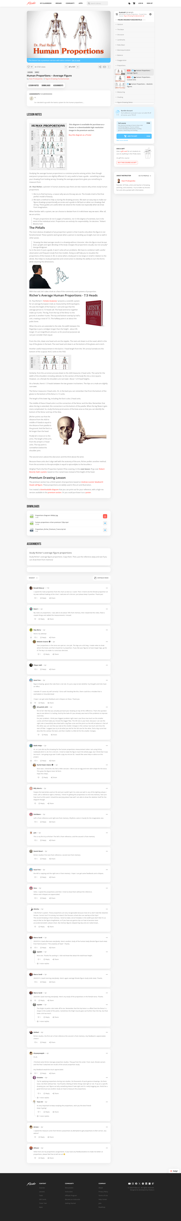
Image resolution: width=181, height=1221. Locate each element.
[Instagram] (133, 1183)
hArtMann (37, 814)
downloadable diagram (49, 489)
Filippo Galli (38, 665)
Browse (59, 3)
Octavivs (40, 1077)
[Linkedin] (146, 1183)
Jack (35, 833)
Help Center (103, 1199)
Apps (81, 3)
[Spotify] (143, 1183)
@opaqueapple (39, 1053)
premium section (54, 492)
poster (88, 492)
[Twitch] (153, 1183)
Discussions (69, 1188)
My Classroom (45, 3)
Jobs (100, 1203)
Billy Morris (38, 788)
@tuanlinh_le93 (42, 707)
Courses (42, 1188)
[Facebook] (136, 1183)
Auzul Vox (37, 680)
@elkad (36, 1032)
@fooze (36, 1148)
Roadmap (102, 1207)
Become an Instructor (72, 1199)
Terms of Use (103, 1195)
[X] (139, 1183)
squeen (39, 952)
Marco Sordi (38, 938)
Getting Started (70, 1203)
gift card (124, 151)
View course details (122, 140)
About (101, 1188)
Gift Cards (42, 1199)
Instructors (69, 1192)
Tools (41, 1195)
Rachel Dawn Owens (44, 765)
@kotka (36, 909)
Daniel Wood (38, 851)
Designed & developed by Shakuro (142, 1190)
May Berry (37, 630)
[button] (134, 14)
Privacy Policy (103, 1192)
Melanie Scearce (42, 642)
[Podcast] (149, 1183)
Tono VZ (40, 1102)
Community (70, 3)
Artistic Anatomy (50, 301)
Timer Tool (43, 1203)
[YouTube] (129, 1183)
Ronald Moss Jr (39, 588)
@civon (36, 1127)
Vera (35, 888)
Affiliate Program (71, 1195)
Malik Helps (38, 746)
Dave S (36, 609)
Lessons (42, 1192)
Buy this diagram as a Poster (80, 135)
